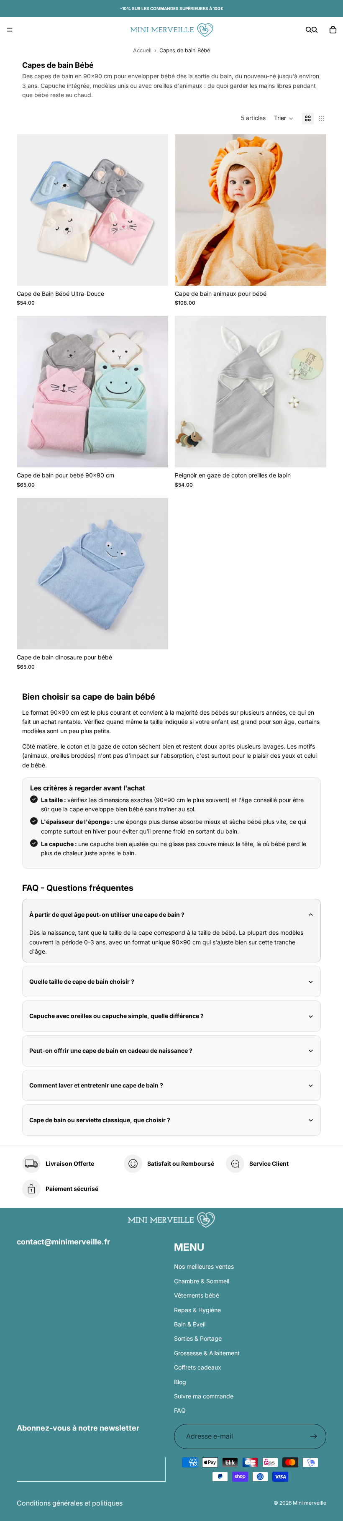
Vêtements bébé (196, 1295)
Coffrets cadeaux (197, 1367)
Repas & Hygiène (197, 1309)
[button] (284, 118)
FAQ (180, 1410)
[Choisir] (155, 272)
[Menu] (9, 29)
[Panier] (333, 30)
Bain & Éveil (189, 1324)
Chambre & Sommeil (201, 1281)
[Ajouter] (155, 636)
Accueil (142, 50)
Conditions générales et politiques (70, 1503)
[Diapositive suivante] (155, 210)
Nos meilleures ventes (204, 1266)
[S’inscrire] (314, 1436)
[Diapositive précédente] (29, 210)
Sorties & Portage (198, 1338)
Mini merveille (309, 1503)
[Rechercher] (308, 30)
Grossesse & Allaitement (207, 1353)
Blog (180, 1381)
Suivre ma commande (203, 1396)
